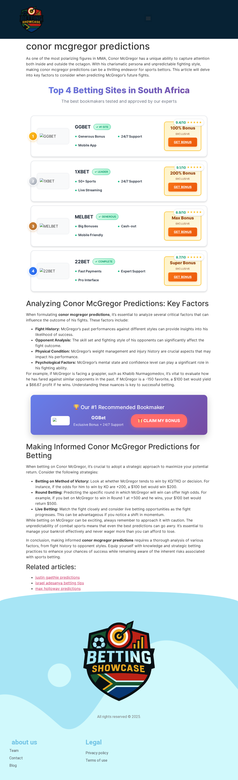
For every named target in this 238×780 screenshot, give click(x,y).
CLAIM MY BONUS (161, 420)
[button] (148, 18)
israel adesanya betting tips (59, 583)
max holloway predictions (58, 588)
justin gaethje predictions (57, 577)
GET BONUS (183, 142)
